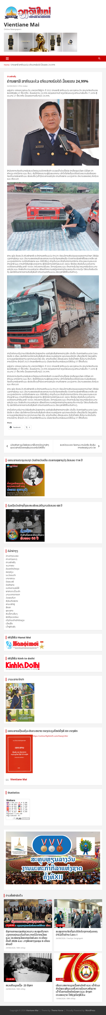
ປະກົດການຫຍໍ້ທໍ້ (12, 588)
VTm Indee (23, 86)
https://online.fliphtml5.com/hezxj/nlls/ (50, 736)
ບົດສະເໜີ (10, 581)
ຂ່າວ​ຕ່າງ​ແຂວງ (11, 559)
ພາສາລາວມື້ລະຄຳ (13, 591)
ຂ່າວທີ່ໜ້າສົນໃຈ (14, 895)
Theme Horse (57, 1010)
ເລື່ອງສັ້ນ (9, 623)
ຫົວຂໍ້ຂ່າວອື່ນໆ (12, 614)
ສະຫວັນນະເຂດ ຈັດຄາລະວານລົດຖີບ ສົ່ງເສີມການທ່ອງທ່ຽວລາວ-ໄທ (78, 446)
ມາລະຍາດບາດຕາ (13, 594)
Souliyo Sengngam (75, 938)
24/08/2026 (10, 989)
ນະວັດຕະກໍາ (11, 575)
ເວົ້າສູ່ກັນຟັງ (10, 626)
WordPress (90, 1010)
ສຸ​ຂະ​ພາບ (9, 610)
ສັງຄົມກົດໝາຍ (12, 601)
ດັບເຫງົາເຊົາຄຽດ (12, 569)
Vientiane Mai (21, 24)
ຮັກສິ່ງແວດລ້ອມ (12, 617)
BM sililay (21, 948)
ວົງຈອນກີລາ (11, 597)
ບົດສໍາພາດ (10, 585)
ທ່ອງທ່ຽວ (9, 572)
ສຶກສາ (8, 607)
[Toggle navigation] (7, 58)
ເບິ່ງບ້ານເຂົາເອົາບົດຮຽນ (15, 620)
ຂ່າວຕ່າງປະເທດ (12, 556)
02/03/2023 (12, 86)
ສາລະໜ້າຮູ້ (10, 604)
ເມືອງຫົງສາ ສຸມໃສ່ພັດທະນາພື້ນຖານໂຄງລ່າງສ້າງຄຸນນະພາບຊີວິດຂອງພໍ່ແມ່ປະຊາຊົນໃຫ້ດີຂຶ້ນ (29, 446)
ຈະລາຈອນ (10, 565)
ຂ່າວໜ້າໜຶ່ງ (11, 76)
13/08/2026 (60, 998)
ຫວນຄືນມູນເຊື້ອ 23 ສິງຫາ (19, 985)
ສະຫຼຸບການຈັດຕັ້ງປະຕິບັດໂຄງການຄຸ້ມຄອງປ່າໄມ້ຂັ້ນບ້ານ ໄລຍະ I (76, 933)
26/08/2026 (60, 938)
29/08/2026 (10, 948)
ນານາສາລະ (10, 578)
